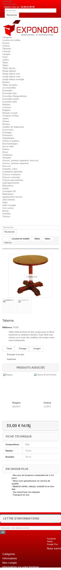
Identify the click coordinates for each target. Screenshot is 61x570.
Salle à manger (9, 205)
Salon (5, 202)
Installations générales (12, 172)
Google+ (37, 348)
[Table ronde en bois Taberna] (9, 306)
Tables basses (8, 68)
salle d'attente (8, 199)
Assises (6, 43)
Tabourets (6, 48)
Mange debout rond (11, 74)
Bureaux (6, 82)
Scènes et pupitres (10, 141)
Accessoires (8, 130)
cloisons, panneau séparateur (15, 163)
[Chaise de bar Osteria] (46, 386)
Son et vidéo (8, 146)
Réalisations (7, 186)
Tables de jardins (10, 85)
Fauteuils (6, 51)
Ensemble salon (9, 102)
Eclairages (7, 132)
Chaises (6, 46)
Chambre (6, 213)
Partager (22, 348)
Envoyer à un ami (15, 354)
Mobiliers (6, 104)
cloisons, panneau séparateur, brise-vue (20, 160)
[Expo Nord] (30, 28)
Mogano (16, 402)
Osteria (47, 402)
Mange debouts (9, 71)
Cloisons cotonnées (11, 177)
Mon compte (9, 562)
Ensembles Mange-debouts (14, 96)
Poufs (5, 57)
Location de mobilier (11, 40)
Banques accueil (9, 113)
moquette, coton (9, 169)
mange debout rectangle (13, 79)
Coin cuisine (7, 208)
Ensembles (7, 90)
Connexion (7, 1)
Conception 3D (9, 191)
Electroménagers (10, 144)
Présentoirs (7, 135)
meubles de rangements (13, 127)
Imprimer (11, 359)
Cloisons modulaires (11, 174)
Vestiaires (6, 158)
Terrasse (6, 216)
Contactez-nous (9, 4)
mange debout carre (11, 76)
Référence (7, 327)
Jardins (5, 60)
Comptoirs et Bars (10, 116)
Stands (5, 188)
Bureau (5, 211)
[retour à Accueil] (6, 239)
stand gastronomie (10, 183)
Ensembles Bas (9, 93)
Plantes (5, 149)
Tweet (9, 348)
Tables (5, 62)
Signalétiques (8, 138)
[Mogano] (15, 386)
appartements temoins (12, 197)
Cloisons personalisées (12, 180)
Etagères (6, 110)
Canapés (6, 54)
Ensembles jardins (10, 99)
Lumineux (6, 107)
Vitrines (5, 121)
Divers (5, 152)
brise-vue (6, 166)
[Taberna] (25, 306)
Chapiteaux (7, 155)
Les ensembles (9, 88)
